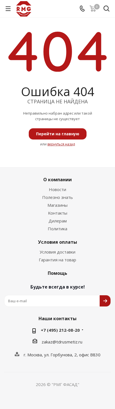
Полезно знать (57, 197)
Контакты (57, 213)
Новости (57, 189)
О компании (57, 179)
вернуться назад (61, 144)
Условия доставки (57, 252)
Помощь (57, 273)
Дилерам (58, 221)
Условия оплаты (57, 242)
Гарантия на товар (57, 259)
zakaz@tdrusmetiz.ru (62, 342)
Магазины (57, 205)
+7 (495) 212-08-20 (60, 330)
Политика (57, 228)
